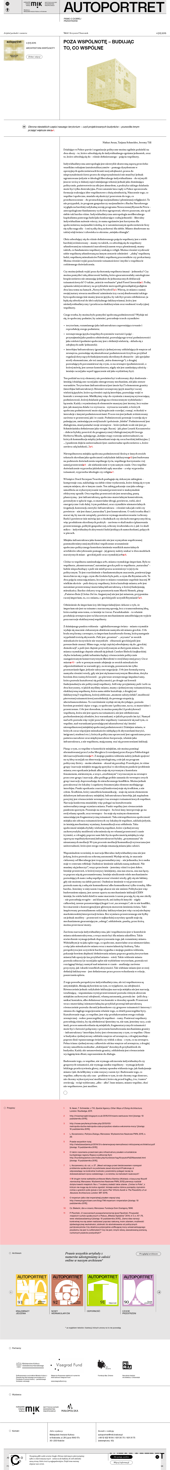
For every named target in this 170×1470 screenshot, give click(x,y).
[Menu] (7, 4)
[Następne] (159, 1292)
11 (92, 755)
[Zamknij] (157, 1457)
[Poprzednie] (11, 1292)
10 (73, 662)
